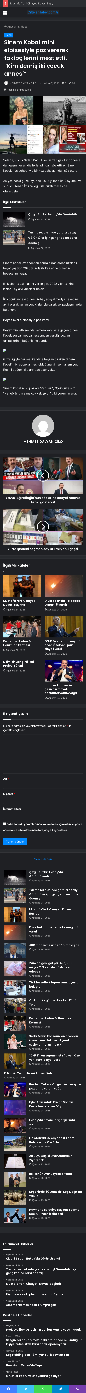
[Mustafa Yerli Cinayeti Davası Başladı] (22, 586)
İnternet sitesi (12, 809)
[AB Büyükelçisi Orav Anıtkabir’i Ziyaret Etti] (15, 1161)
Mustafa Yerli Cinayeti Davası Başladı (33, 3)
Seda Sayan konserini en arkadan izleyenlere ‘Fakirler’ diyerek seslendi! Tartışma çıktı (53, 1040)
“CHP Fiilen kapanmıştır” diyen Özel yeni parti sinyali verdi (62, 645)
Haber (25, 26)
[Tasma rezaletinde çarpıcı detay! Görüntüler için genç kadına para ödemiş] (14, 237)
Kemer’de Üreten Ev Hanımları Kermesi (17, 643)
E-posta (9, 793)
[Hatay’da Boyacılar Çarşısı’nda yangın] (15, 1125)
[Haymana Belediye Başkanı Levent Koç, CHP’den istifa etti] (15, 1215)
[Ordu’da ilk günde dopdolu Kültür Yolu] (15, 1005)
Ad (6, 778)
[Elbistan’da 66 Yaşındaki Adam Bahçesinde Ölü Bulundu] (15, 1143)
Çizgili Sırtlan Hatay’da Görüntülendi (55, 214)
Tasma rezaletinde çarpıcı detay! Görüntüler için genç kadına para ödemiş (52, 237)
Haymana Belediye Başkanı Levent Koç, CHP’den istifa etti (54, 1212)
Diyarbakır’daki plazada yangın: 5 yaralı (62, 603)
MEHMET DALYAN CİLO (22, 83)
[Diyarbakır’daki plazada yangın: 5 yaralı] (64, 586)
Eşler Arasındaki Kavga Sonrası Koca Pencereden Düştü (51, 1104)
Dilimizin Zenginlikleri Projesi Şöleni (18, 664)
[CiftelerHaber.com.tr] (43, 12)
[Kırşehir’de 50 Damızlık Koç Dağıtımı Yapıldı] (15, 1197)
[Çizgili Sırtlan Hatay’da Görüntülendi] (14, 219)
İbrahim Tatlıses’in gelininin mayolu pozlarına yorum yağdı (61, 689)
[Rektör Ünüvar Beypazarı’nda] (15, 1179)
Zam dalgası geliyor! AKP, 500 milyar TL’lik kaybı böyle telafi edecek (51, 967)
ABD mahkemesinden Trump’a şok (54, 945)
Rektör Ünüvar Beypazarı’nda (50, 1174)
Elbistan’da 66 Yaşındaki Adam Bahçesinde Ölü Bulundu (51, 1140)
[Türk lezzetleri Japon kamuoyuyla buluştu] (15, 987)
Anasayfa (13, 26)
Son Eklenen (43, 859)
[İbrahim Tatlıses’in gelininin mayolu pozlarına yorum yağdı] (64, 671)
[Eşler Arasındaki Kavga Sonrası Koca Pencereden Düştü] (15, 1107)
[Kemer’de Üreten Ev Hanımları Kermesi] (22, 626)
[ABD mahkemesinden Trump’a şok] (15, 950)
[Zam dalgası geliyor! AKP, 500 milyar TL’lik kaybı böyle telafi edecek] (15, 968)
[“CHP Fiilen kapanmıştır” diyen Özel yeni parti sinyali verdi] (64, 626)
